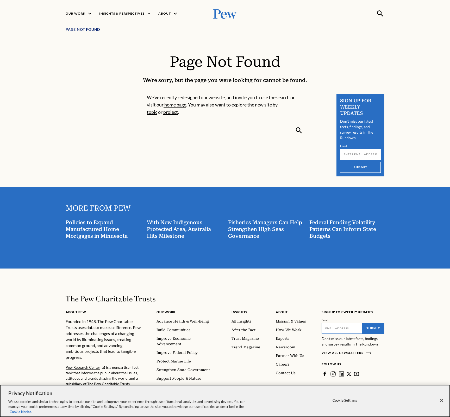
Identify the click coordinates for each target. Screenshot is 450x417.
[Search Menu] (380, 13)
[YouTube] (356, 374)
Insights (239, 312)
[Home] (110, 299)
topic (152, 112)
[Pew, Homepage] (225, 13)
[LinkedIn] (341, 374)
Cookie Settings (345, 400)
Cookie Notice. (21, 411)
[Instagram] (333, 374)
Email (343, 146)
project (170, 112)
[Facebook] (325, 374)
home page (175, 105)
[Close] (441, 400)
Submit (360, 167)
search (283, 97)
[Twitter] (349, 374)
